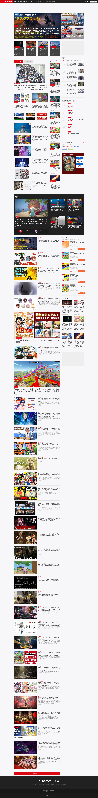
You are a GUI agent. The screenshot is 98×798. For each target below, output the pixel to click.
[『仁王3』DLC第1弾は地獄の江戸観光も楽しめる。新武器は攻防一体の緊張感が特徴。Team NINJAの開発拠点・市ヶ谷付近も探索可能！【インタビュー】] (55, 99)
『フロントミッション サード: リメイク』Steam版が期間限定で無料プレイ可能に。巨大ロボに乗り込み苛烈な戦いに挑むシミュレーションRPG (49, 594)
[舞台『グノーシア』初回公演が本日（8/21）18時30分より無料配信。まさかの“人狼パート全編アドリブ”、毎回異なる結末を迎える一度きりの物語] (25, 418)
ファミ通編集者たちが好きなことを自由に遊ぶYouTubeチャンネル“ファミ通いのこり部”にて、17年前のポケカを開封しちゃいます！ (49, 493)
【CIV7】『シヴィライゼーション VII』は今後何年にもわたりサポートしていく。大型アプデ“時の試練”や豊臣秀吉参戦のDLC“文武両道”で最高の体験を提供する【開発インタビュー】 (55, 89)
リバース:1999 (41, 457)
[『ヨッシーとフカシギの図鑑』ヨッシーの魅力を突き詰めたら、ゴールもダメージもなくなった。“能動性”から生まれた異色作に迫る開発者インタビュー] (55, 130)
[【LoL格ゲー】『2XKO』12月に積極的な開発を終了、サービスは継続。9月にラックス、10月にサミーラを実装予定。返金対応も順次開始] (25, 612)
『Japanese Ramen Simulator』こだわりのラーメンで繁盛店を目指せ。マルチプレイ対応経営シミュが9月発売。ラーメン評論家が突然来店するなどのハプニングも (72, 84)
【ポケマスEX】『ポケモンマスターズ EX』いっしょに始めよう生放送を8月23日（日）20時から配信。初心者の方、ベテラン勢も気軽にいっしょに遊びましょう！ (49, 445)
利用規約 (47, 784)
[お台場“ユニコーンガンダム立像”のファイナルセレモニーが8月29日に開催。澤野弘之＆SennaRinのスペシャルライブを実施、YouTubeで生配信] (25, 523)
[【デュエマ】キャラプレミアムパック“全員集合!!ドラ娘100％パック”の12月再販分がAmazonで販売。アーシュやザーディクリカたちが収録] (25, 478)
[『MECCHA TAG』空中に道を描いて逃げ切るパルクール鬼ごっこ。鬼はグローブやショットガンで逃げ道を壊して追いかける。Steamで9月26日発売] (37, 374)
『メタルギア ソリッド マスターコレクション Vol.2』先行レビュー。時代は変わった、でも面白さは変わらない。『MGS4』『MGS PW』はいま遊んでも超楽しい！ (49, 549)
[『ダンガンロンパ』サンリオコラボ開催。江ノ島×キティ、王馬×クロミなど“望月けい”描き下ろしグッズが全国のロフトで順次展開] (22, 174)
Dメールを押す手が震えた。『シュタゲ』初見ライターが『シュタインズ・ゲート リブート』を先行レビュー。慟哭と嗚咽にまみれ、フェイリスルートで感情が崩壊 (55, 73)
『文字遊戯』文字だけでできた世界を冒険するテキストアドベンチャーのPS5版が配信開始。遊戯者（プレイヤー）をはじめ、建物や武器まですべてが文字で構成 (49, 579)
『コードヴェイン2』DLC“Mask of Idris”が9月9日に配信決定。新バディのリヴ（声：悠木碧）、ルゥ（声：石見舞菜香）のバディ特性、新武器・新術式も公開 (49, 699)
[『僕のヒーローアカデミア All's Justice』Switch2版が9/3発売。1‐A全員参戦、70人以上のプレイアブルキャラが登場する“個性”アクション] (25, 352)
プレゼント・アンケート (66, 33)
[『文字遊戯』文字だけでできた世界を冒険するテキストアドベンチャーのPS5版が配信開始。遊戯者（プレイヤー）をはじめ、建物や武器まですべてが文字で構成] (25, 582)
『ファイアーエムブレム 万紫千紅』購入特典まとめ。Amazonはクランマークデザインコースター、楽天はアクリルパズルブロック (79, 309)
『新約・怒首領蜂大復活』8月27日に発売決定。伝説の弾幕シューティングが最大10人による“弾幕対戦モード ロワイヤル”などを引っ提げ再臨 (40, 138)
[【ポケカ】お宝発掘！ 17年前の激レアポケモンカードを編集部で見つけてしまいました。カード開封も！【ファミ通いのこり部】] (25, 493)
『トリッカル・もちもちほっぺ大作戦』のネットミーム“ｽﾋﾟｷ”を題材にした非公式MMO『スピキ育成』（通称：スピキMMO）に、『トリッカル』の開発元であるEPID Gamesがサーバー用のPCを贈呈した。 (49, 567)
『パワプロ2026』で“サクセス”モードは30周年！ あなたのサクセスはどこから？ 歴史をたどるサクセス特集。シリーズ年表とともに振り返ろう (55, 169)
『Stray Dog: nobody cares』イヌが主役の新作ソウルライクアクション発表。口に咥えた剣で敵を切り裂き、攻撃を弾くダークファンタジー (49, 669)
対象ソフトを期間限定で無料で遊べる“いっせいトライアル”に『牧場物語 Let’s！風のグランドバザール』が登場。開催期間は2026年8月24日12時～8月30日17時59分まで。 (49, 657)
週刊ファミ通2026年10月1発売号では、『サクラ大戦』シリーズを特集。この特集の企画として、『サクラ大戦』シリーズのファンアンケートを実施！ (49, 403)
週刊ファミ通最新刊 (68, 155)
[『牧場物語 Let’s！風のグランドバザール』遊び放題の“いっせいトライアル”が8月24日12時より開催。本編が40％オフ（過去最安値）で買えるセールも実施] (25, 657)
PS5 (24, 1)
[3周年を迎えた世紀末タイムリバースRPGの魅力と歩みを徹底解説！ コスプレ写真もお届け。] (25, 463)
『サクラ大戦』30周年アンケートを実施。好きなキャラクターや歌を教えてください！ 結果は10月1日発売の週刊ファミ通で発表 (72, 36)
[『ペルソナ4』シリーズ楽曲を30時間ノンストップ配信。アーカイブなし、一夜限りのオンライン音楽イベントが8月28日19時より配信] (25, 273)
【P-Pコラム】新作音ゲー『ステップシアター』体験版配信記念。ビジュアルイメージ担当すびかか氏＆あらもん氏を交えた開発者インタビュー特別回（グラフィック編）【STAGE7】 (49, 255)
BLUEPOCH (40, 461)
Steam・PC (64, 148)
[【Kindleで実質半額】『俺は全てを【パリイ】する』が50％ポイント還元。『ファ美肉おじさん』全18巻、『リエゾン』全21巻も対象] (25, 687)
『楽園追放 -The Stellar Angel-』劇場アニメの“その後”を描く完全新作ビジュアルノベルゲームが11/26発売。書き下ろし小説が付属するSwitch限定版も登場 (49, 624)
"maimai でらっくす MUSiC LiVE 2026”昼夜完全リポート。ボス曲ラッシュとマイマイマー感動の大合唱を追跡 (49, 504)
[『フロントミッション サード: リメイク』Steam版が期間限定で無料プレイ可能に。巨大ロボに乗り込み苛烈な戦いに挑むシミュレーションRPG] (25, 597)
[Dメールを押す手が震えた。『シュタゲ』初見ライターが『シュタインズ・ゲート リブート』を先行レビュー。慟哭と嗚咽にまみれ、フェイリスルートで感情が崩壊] (55, 66)
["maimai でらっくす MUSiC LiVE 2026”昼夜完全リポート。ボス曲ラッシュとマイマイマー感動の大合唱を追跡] (25, 508)
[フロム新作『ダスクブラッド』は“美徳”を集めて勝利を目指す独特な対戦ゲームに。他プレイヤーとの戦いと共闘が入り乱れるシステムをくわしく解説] (31, 44)
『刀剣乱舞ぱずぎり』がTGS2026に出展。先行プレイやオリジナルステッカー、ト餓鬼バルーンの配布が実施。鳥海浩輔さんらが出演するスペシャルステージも (49, 300)
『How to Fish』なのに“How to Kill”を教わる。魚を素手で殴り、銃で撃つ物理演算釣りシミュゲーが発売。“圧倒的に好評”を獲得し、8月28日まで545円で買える (40, 106)
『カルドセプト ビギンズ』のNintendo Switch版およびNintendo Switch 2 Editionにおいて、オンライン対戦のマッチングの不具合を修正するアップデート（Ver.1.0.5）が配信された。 (49, 538)
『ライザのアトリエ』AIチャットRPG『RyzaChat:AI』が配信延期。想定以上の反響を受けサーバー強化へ (55, 121)
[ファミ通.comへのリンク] (8, 1)
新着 (15, 1)
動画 (47, 1)
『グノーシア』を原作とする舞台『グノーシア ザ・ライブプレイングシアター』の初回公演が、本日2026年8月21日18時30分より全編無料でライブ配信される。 (49, 418)
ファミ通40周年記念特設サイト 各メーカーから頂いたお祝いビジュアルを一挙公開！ (37, 341)
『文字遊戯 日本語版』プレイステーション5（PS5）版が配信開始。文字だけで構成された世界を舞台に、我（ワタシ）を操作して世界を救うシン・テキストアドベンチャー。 (49, 582)
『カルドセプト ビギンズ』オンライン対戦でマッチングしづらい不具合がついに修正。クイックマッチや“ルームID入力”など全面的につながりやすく (49, 534)
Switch (21, 1)
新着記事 (28, 62)
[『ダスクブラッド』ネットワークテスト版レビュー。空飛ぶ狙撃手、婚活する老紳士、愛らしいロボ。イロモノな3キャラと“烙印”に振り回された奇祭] (67, 302)
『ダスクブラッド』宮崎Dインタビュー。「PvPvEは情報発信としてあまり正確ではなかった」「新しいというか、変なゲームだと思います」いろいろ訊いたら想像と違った (18, 51)
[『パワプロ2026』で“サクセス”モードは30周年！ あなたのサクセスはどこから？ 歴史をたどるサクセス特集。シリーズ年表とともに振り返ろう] (55, 163)
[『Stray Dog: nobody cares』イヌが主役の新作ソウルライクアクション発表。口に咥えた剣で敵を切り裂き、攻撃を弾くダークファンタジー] (25, 672)
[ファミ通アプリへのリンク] (45, 790)
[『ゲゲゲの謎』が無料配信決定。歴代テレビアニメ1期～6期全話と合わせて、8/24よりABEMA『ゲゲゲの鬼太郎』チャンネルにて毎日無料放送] (81, 78)
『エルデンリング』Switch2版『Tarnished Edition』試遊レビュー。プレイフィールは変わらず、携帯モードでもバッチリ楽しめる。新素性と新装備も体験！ (55, 153)
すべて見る (82, 142)
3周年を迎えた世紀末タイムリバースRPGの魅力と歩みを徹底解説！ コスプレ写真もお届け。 (48, 459)
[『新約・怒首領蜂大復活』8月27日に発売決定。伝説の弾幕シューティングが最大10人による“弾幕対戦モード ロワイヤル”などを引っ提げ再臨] (22, 139)
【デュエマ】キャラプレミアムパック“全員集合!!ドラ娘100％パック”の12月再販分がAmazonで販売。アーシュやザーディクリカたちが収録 (49, 474)
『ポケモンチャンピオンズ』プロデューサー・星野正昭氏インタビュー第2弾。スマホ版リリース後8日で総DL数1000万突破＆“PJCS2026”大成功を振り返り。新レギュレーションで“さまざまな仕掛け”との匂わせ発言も (43, 51)
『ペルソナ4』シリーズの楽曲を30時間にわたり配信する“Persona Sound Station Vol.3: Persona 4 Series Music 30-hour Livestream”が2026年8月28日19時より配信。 (49, 273)
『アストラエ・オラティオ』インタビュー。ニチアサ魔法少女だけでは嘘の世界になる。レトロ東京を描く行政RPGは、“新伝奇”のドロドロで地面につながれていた (55, 51)
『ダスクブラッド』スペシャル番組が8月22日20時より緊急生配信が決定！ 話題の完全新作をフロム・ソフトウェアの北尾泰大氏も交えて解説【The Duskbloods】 (36, 32)
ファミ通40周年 (19, 337)
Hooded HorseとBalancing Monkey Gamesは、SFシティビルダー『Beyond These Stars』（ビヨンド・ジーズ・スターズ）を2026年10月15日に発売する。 (49, 747)
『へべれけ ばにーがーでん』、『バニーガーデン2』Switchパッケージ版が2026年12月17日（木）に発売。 (49, 762)
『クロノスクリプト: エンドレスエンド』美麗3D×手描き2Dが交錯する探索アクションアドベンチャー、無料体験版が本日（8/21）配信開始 (49, 714)
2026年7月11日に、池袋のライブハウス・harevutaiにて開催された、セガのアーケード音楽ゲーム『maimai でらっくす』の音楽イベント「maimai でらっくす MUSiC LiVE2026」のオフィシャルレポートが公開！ (49, 508)
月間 (75, 60)
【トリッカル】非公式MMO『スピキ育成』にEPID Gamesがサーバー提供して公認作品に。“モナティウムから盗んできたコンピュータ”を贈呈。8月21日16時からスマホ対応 (49, 564)
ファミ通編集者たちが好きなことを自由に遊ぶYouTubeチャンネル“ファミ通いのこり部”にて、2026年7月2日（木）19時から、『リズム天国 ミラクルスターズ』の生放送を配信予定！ (49, 448)
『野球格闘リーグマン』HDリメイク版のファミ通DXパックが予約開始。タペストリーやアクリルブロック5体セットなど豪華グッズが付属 (21, 105)
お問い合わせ (34, 784)
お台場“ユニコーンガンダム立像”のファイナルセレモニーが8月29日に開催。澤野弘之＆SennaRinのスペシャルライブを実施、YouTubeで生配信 (49, 519)
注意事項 (52, 784)
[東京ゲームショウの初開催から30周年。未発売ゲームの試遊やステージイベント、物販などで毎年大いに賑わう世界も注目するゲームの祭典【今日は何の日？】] (31, 73)
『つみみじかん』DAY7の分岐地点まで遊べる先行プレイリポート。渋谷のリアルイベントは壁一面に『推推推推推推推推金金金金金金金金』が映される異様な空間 (40, 149)
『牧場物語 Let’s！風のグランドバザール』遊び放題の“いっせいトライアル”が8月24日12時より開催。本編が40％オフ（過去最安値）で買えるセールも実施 (49, 654)
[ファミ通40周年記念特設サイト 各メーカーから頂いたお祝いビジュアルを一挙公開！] (37, 325)
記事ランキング (66, 58)
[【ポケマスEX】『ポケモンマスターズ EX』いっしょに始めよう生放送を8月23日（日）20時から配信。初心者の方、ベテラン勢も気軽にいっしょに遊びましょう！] (25, 448)
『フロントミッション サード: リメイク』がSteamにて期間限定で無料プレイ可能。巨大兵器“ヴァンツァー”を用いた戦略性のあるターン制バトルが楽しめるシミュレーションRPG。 (49, 597)
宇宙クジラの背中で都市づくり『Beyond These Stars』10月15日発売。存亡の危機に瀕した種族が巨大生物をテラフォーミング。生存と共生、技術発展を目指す (49, 744)
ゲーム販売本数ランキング (69, 100)
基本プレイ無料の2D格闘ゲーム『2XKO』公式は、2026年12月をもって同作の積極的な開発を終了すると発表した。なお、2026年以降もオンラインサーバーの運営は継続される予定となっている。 (49, 612)
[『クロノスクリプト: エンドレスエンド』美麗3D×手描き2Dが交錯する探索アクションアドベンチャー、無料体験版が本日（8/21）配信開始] (25, 717)
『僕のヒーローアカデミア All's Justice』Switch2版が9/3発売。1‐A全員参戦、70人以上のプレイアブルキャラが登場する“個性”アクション (49, 349)
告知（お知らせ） (40, 442)
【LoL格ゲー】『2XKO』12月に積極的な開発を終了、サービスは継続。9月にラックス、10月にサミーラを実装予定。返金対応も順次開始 (49, 609)
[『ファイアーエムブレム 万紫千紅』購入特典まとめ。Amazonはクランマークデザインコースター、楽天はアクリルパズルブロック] (79, 302)
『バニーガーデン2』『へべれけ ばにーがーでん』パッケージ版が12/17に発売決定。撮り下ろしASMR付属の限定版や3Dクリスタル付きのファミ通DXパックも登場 (49, 759)
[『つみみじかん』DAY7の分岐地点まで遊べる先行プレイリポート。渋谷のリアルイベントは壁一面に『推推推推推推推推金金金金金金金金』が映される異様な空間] (22, 151)
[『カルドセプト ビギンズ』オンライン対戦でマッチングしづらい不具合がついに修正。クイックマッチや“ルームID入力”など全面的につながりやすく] (25, 537)
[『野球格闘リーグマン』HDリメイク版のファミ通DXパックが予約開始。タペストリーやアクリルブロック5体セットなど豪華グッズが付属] (22, 97)
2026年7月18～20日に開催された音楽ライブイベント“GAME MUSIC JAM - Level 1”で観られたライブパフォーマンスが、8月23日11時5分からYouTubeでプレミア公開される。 (49, 732)
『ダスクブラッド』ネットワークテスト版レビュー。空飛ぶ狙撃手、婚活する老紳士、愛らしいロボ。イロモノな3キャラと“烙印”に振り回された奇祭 (67, 309)
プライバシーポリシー (41, 784)
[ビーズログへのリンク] (53, 790)
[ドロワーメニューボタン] (1, 1)
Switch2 (18, 1)
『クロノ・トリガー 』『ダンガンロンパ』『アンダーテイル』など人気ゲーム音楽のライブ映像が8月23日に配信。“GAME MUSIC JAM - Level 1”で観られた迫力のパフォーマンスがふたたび (49, 729)
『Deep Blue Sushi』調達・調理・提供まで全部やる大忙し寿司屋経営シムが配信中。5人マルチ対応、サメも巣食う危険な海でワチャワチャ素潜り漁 (40, 126)
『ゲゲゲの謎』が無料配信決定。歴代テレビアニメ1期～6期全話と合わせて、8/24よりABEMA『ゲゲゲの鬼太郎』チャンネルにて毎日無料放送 (72, 78)
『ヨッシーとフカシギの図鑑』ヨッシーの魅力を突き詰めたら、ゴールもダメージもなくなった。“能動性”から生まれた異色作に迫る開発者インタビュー (55, 137)
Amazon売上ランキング (68, 237)
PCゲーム (27, 1)
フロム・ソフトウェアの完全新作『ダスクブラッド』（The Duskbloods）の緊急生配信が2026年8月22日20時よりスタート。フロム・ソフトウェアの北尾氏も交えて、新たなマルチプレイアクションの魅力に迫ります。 (49, 243)
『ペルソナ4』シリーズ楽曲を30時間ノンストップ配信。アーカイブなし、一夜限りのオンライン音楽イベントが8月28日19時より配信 (49, 270)
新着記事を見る (37, 773)
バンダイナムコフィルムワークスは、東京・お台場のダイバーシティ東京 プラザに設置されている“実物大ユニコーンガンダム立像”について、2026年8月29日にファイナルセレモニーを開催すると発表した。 (49, 523)
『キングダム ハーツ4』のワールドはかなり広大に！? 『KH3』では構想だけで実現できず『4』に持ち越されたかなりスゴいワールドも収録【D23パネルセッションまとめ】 (55, 185)
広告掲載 (64, 784)
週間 (71, 60)
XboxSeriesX (70, 148)
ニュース (44, 1)
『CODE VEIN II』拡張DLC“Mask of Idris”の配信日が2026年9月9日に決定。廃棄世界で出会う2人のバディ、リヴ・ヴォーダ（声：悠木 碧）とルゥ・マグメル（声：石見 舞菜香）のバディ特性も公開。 (49, 702)
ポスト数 (79, 60)
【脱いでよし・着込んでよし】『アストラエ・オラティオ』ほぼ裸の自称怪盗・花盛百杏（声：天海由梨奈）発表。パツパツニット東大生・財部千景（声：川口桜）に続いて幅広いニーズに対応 (39, 184)
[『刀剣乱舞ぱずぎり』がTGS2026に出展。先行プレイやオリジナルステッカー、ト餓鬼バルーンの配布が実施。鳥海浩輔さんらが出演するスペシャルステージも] (25, 303)
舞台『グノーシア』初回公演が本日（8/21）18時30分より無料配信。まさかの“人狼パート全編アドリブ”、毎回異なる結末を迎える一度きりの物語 (49, 415)
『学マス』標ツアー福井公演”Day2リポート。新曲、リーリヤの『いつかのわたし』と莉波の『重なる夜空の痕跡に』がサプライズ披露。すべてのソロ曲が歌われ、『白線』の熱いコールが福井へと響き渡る (40, 161)
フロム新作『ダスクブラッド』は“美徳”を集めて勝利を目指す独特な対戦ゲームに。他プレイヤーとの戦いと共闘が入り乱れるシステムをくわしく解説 (30, 51)
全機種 (63, 146)
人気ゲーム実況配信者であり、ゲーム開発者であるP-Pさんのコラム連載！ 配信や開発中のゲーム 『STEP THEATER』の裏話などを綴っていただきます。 (49, 258)
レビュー (28, 46)
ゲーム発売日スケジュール (69, 142)
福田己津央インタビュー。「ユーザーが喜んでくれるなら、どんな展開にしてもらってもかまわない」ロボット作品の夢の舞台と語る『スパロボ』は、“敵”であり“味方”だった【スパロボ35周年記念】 (72, 23)
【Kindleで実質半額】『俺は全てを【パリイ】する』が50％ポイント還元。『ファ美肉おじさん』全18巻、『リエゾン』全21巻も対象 (49, 684)
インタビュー (65, 20)
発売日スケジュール (33, 1)
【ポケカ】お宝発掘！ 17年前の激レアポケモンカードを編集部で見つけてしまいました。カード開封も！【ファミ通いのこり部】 (49, 489)
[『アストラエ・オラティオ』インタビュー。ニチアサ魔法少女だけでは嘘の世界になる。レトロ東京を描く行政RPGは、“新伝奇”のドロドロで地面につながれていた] (55, 44)
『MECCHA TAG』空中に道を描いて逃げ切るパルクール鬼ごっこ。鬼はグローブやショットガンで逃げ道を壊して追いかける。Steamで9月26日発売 (37, 391)
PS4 (78, 146)
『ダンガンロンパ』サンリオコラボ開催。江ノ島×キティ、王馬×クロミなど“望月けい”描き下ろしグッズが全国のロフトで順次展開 (39, 172)
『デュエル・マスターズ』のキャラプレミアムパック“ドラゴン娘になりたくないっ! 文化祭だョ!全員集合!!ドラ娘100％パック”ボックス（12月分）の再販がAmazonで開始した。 (49, 478)
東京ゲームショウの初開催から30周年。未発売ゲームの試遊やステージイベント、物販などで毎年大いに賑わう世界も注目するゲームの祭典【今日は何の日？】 (30, 87)
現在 (63, 60)
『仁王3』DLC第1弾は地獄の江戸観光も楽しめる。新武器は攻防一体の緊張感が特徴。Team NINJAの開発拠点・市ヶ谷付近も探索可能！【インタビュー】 (55, 106)
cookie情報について (58, 784)
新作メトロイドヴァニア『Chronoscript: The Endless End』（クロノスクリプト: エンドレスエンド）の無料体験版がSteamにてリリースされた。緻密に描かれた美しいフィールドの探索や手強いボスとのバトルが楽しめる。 (49, 717)
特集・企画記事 (52, 1)
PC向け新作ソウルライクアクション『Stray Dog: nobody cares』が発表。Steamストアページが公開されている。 (48, 672)
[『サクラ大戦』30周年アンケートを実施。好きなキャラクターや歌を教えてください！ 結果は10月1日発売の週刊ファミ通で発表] (72, 32)
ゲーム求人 (40, 1)
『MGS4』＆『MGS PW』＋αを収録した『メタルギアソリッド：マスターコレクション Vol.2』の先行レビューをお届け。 (49, 552)
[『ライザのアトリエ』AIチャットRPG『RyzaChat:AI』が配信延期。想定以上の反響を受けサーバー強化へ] (55, 115)
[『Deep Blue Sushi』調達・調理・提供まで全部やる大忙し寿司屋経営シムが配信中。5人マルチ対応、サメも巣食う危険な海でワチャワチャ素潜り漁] (22, 128)
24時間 (67, 60)
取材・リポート (34, 146)
